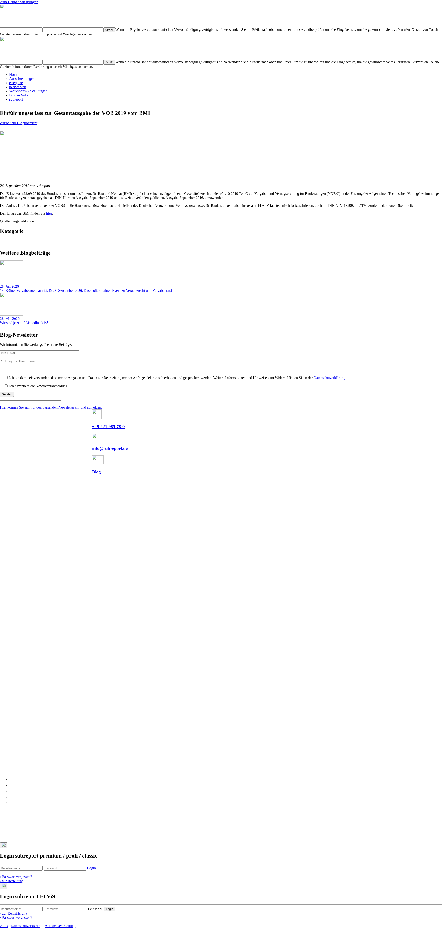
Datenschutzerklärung (329, 378)
